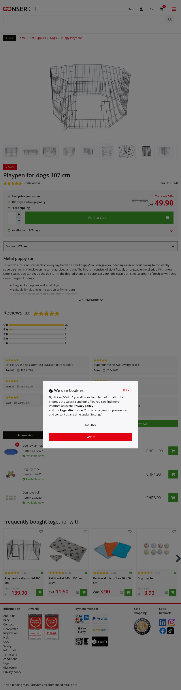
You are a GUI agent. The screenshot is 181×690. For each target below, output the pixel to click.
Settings (90, 425)
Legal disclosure (71, 410)
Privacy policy (83, 406)
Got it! (90, 437)
